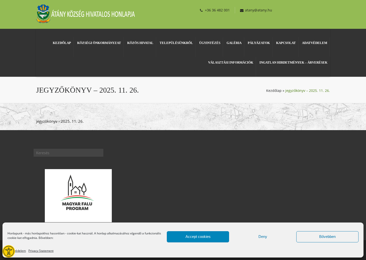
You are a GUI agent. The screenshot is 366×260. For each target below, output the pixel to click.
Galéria (234, 43)
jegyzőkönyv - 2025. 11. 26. (60, 121)
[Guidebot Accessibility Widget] (8, 251)
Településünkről (176, 43)
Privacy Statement (41, 251)
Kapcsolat (286, 43)
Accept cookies (198, 236)
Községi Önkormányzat (99, 43)
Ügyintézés (209, 43)
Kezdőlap (62, 43)
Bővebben (327, 236)
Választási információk (230, 62)
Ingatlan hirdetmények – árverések (293, 62)
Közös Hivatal (140, 43)
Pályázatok (259, 43)
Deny (262, 236)
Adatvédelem (16, 251)
